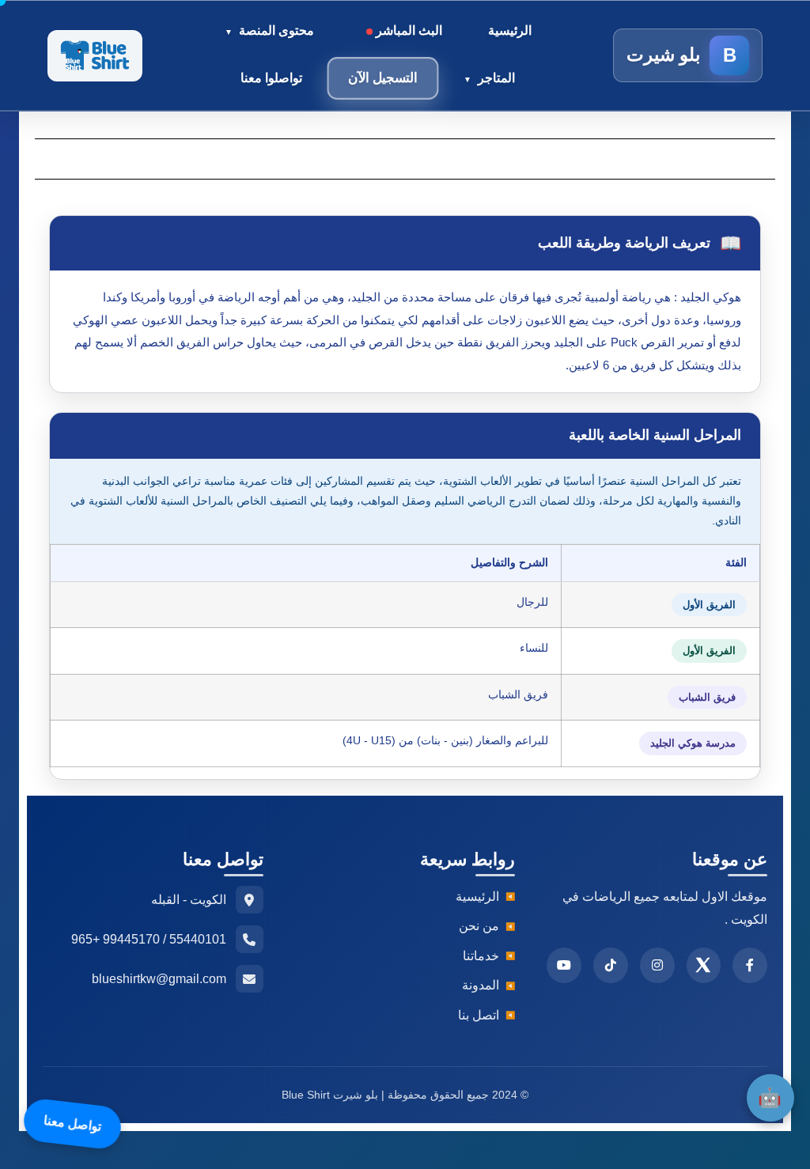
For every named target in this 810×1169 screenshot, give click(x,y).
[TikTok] (610, 965)
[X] (704, 965)
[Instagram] (657, 965)
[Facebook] (749, 965)
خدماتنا (481, 956)
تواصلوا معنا (271, 78)
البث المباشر (407, 30)
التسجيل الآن (383, 78)
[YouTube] (564, 965)
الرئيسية (510, 30)
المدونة (480, 985)
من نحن (479, 926)
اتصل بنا (478, 1015)
